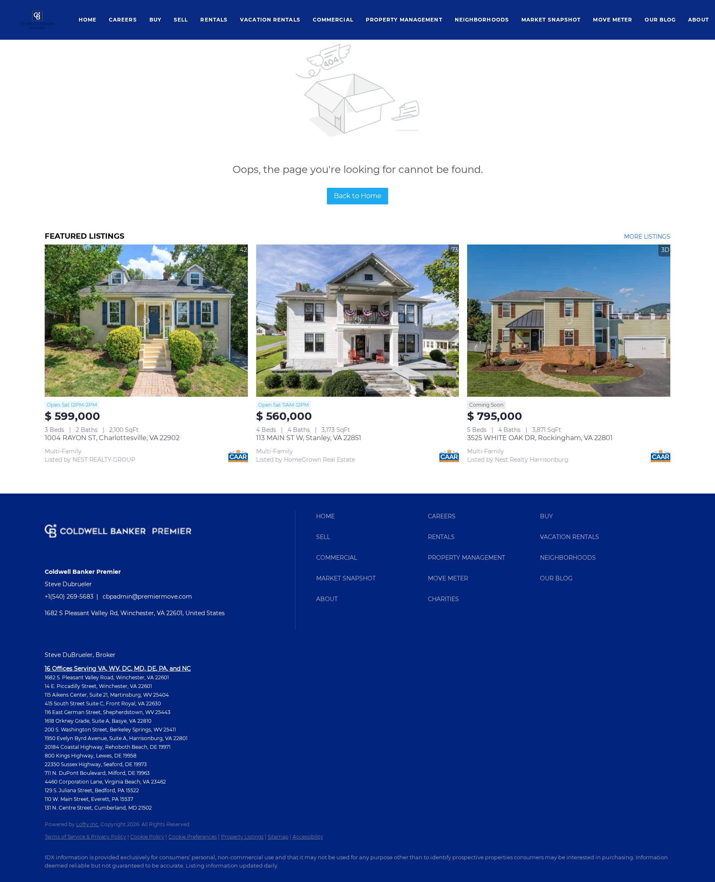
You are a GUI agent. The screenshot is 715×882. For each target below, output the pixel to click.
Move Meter (612, 20)
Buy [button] (155, 20)
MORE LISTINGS (647, 236)
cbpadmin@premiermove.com (147, 596)
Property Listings (242, 837)
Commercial (333, 20)
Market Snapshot (551, 20)
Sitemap (278, 837)
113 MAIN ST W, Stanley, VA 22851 (308, 438)
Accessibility (308, 837)
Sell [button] (181, 20)
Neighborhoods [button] (482, 20)
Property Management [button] (404, 20)
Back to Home (357, 196)
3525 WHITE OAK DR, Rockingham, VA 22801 (540, 438)
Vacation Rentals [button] (270, 20)
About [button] (698, 20)
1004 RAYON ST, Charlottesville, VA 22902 (112, 438)
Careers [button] (123, 20)
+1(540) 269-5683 (69, 596)
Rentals (214, 20)
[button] (37, 19)
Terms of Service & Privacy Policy (85, 837)
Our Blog (660, 20)
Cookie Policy (147, 837)
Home (87, 20)
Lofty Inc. (87, 824)
